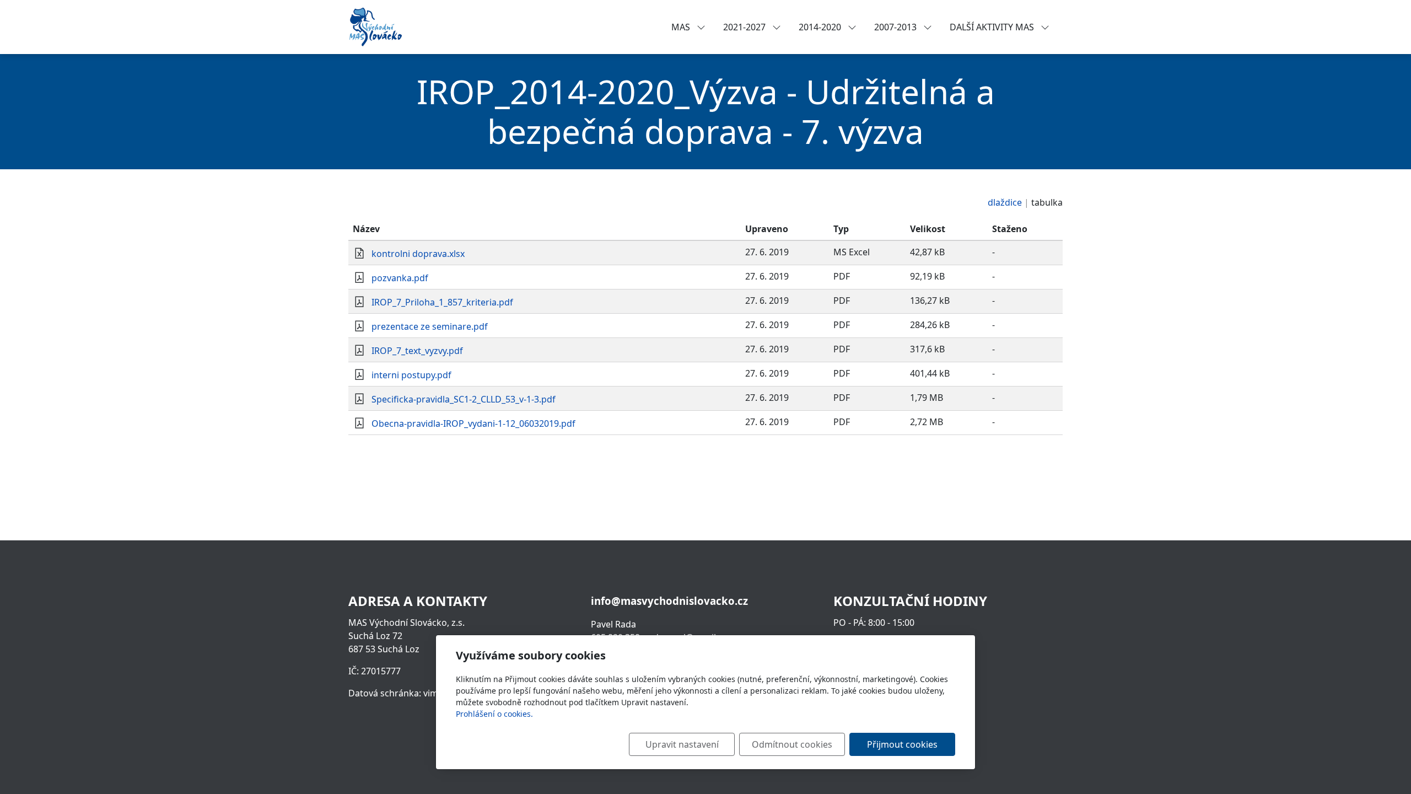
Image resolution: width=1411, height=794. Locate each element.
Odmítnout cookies (792, 744)
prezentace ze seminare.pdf (429, 326)
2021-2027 (745, 27)
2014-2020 (821, 27)
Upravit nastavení (682, 744)
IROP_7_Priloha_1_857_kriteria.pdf (442, 302)
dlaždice (1005, 202)
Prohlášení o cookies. (494, 714)
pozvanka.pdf (399, 278)
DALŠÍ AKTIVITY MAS (993, 27)
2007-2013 (896, 27)
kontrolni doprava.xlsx (418, 254)
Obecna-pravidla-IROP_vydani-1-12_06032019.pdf (473, 423)
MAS (681, 27)
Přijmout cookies (902, 744)
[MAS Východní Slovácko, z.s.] (375, 26)
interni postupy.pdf (411, 375)
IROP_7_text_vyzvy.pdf (417, 351)
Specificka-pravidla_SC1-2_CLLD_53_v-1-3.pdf (463, 399)
